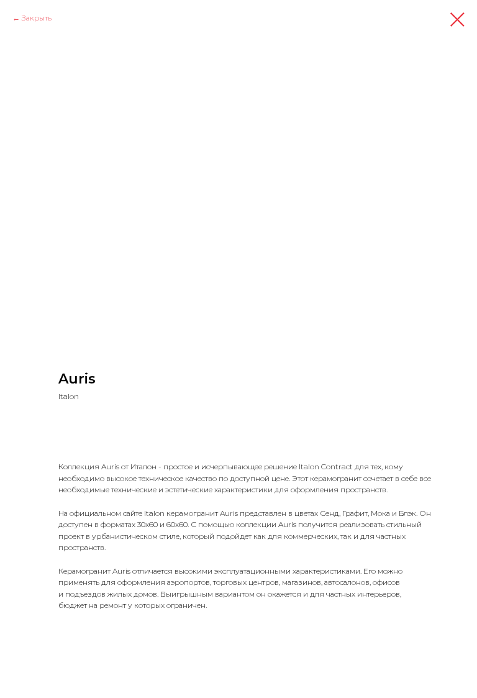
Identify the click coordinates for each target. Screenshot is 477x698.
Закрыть (37, 17)
